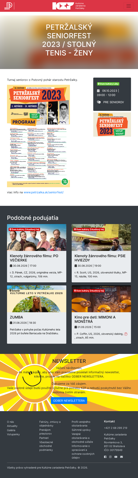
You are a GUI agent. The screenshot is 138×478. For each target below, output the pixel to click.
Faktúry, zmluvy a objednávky (50, 423)
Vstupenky (13, 434)
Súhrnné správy (81, 429)
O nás (10, 421)
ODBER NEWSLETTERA (69, 400)
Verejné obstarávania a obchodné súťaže (82, 437)
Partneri (44, 437)
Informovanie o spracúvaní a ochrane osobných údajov (83, 451)
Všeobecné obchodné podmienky (46, 446)
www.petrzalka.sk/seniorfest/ (44, 192)
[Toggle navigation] (129, 5)
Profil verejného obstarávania (81, 423)
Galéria (11, 430)
